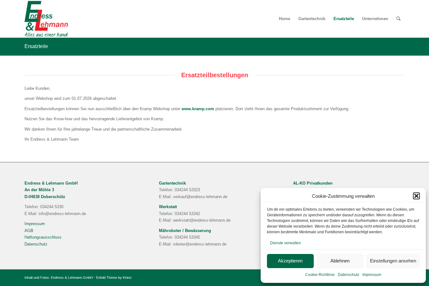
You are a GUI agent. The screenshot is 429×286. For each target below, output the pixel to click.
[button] (416, 196)
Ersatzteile (36, 46)
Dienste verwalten (285, 243)
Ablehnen (340, 260)
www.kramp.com (198, 108)
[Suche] (398, 19)
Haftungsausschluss (43, 237)
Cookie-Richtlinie (320, 275)
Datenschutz (348, 275)
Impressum (371, 275)
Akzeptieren (290, 260)
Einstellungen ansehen (393, 260)
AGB (28, 230)
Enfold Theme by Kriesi (113, 277)
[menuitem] (284, 19)
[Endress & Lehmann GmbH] (46, 19)
